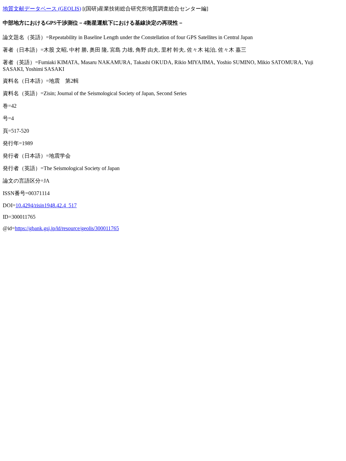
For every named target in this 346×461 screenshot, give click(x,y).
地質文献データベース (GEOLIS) (42, 8)
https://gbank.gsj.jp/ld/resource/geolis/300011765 (67, 228)
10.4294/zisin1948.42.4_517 (46, 205)
